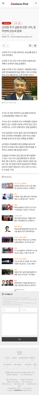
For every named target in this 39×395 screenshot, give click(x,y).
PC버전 (19, 352)
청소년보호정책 (7, 364)
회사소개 (7, 358)
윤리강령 (14, 358)
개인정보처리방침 (23, 358)
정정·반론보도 (18, 364)
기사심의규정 (27, 364)
